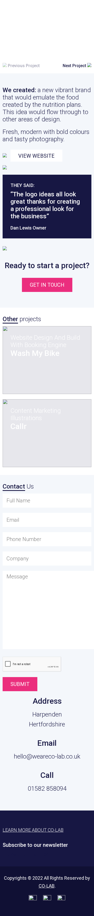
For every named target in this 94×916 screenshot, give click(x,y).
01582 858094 (47, 788)
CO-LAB (47, 886)
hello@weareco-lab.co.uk (47, 756)
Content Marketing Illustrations (35, 414)
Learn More (63, 10)
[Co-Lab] (17, 12)
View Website (36, 156)
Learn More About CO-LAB (33, 830)
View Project (39, 378)
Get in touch (47, 285)
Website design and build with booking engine (45, 341)
